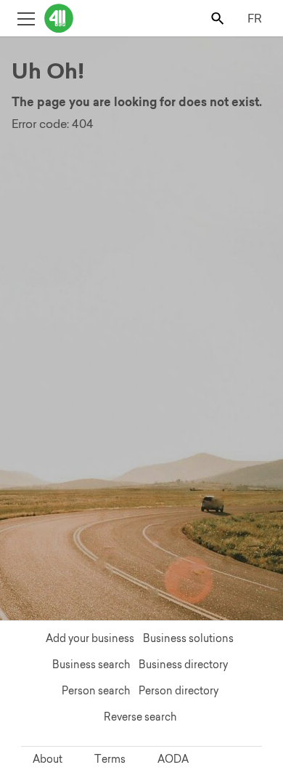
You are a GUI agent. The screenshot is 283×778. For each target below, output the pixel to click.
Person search (96, 690)
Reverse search (140, 716)
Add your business (90, 638)
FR (254, 18)
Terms (110, 759)
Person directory (178, 690)
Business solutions (188, 638)
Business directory (183, 664)
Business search (91, 664)
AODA (173, 759)
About (47, 759)
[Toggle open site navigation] (25, 18)
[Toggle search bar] (218, 18)
